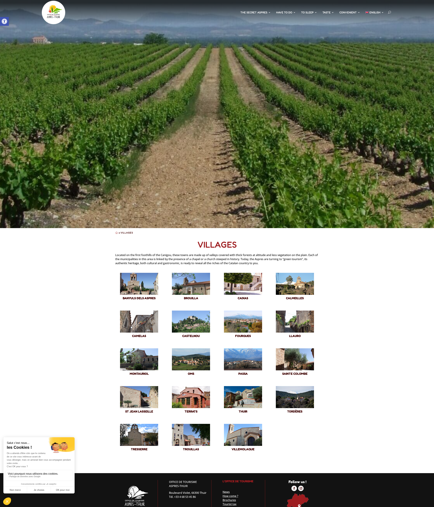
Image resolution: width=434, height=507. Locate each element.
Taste (326, 12)
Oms (191, 373)
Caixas (243, 298)
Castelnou (191, 336)
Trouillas (191, 449)
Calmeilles (295, 298)
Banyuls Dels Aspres (139, 298)
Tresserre (139, 449)
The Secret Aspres (253, 12)
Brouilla (191, 298)
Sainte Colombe (295, 373)
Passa (243, 373)
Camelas (139, 336)
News (226, 492)
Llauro (295, 336)
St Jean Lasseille (139, 411)
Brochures (229, 500)
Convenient (348, 12)
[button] (4, 21)
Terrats (191, 411)
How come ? (230, 496)
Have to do (284, 12)
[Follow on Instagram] (301, 488)
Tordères (294, 411)
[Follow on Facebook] (294, 488)
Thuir (243, 411)
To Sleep (307, 12)
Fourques (243, 336)
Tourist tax (229, 504)
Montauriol (139, 373)
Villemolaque (243, 449)
